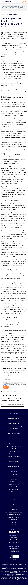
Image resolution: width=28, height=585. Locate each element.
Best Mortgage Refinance (14, 423)
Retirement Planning (13, 14)
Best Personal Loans (14, 451)
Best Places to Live (14, 484)
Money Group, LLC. (13, 564)
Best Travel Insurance (14, 489)
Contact (14, 502)
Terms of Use (23, 383)
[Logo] (8, 1)
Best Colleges (14, 479)
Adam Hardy (5, 26)
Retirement (3, 14)
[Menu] (2, 1)
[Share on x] (12, 532)
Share (24, 14)
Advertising (14, 519)
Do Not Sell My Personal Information (14, 512)
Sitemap (14, 522)
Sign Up (5, 387)
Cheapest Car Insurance (14, 456)
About (14, 499)
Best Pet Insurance (14, 491)
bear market (19, 218)
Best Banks (14, 431)
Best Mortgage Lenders (14, 418)
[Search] (4, 1)
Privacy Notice (7, 384)
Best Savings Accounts (14, 433)
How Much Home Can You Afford (14, 420)
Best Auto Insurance (14, 453)
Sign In (24, 1)
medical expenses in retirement (11, 172)
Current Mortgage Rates (14, 415)
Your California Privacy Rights (14, 514)
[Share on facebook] (10, 532)
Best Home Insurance (14, 458)
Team (14, 504)
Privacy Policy (14, 507)
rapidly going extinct (7, 49)
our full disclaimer (19, 575)
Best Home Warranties (14, 463)
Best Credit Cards (14, 428)
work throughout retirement (17, 284)
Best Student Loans (14, 443)
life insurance (11, 309)
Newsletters (14, 474)
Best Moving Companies (14, 436)
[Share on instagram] (15, 532)
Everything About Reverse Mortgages (14, 426)
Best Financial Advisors (14, 466)
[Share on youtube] (18, 532)
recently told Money (7, 238)
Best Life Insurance (14, 461)
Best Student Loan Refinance (14, 446)
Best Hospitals (14, 481)
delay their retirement (14, 137)
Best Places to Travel (14, 486)
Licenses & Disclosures (14, 517)
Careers (14, 524)
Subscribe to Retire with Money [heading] (15, 368)
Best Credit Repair (14, 448)
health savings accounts (8, 194)
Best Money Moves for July (9, 395)
